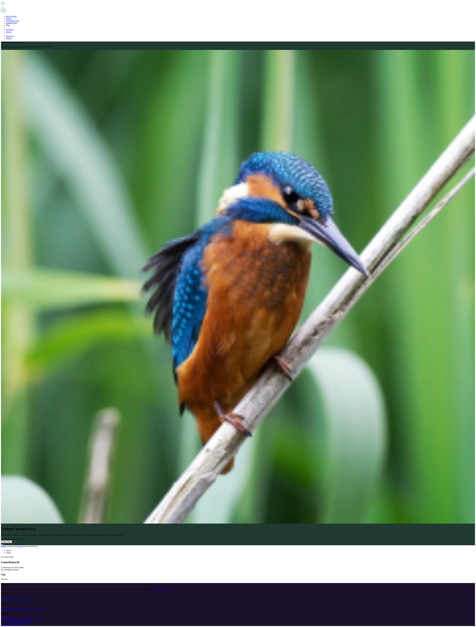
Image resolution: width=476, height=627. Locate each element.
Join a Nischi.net (7, 599)
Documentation (16, 608)
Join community (7, 618)
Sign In (17, 599)
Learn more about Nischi (163, 589)
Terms (20, 625)
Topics (19, 546)
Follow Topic (6, 542)
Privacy (15, 625)
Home (3, 546)
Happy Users (36, 618)
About (3, 625)
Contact (9, 625)
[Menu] (2, 7)
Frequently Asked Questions (33, 608)
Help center (5, 608)
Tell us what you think (22, 618)
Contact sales (25, 599)
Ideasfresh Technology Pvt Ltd (19, 623)
